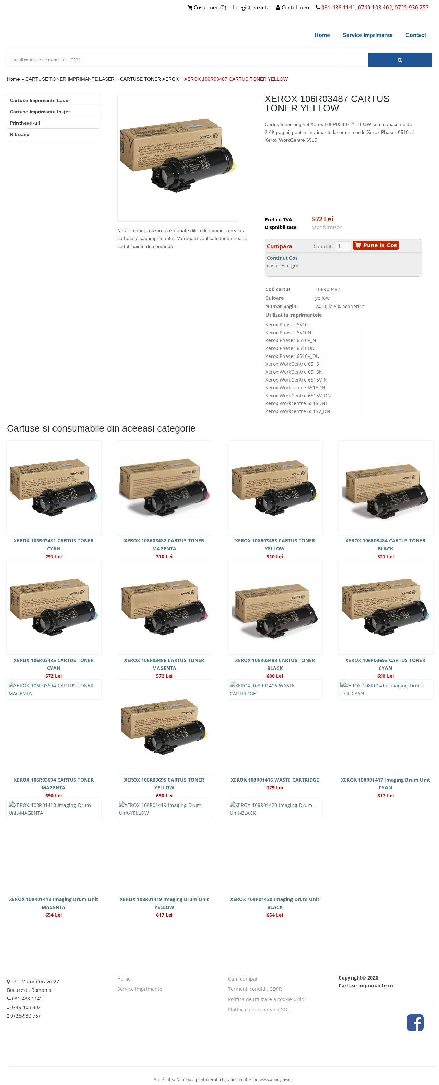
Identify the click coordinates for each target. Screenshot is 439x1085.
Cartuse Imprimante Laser (40, 100)
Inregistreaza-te (251, 7)
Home (322, 35)
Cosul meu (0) (209, 7)
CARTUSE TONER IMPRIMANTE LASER (70, 79)
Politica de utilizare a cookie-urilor (267, 999)
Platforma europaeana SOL (259, 1009)
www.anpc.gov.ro (276, 1079)
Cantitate (323, 246)
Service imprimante (368, 35)
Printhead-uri (25, 123)
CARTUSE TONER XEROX (149, 79)
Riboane (19, 134)
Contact (415, 35)
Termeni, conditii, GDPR (255, 989)
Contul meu (294, 7)
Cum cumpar (243, 978)
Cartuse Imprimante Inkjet (40, 111)
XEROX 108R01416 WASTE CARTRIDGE (275, 779)
